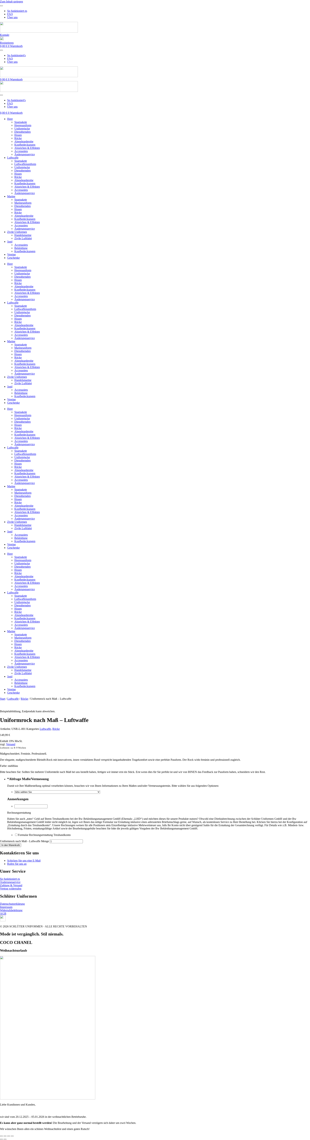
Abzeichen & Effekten (27, 147)
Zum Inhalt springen (11, 1)
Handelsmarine (22, 235)
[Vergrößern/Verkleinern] (1, 1136)
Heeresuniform (22, 125)
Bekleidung (20, 248)
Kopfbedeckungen (24, 144)
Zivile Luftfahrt (23, 238)
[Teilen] (8, 1136)
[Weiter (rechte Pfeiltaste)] (5, 1139)
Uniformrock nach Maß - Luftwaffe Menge (24, 841)
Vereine (11, 254)
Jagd (9, 241)
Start (2, 698)
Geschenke (13, 257)
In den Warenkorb (10, 845)
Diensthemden (22, 131)
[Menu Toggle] (1, 5)
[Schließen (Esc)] (12, 1136)
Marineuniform (22, 202)
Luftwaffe (12, 157)
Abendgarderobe (23, 141)
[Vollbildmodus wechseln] (5, 1136)
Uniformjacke (22, 128)
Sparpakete (20, 122)
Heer (10, 118)
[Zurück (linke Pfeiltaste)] (1, 1139)
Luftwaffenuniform (25, 164)
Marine (11, 196)
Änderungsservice (24, 154)
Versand (10, 744)
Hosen (18, 135)
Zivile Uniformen (17, 231)
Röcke (18, 138)
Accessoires (21, 151)
